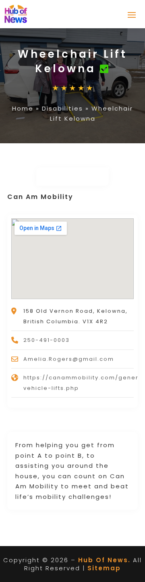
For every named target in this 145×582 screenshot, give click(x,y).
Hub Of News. (104, 560)
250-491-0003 (46, 340)
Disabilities (62, 108)
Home (22, 108)
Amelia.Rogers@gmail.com (68, 359)
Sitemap (104, 568)
